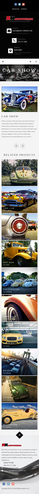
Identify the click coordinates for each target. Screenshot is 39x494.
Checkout (24, 9)
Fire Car (9, 208)
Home (16, 77)
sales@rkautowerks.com (22, 31)
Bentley (8, 343)
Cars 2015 (9, 317)
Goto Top (19, 435)
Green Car (10, 181)
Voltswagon (11, 289)
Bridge (22, 145)
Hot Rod (8, 262)
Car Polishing (7, 211)
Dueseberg (10, 425)
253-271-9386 (22, 42)
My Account (15, 9)
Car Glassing (7, 184)
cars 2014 (9, 235)
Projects (5, 79)
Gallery (26, 77)
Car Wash (6, 265)
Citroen (16, 145)
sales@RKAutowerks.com (17, 470)
